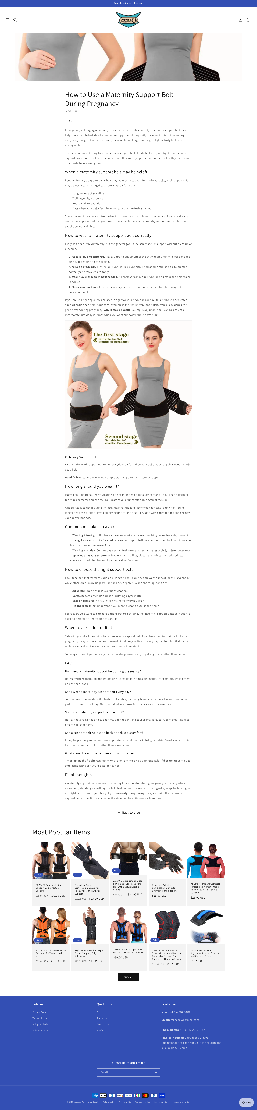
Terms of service (142, 1102)
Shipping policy (161, 1102)
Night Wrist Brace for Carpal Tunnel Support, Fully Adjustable (89, 953)
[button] (7, 20)
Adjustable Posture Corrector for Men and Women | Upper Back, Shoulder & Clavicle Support (205, 888)
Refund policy (109, 1102)
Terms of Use (39, 1018)
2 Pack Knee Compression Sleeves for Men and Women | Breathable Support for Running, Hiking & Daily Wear (167, 955)
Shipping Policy (41, 1024)
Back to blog (131, 812)
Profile (100, 1030)
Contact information (180, 1102)
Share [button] (72, 121)
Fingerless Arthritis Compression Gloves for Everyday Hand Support (164, 888)
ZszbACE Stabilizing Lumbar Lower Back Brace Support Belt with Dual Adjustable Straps (127, 885)
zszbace (77, 1102)
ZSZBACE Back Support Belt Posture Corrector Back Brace (128, 951)
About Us (102, 1018)
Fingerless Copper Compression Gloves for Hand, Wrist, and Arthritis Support (88, 889)
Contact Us (103, 1024)
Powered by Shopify (91, 1102)
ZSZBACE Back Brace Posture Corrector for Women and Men (51, 953)
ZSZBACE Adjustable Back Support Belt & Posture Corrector (49, 888)
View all (129, 976)
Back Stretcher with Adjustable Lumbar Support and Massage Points (205, 953)
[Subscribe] (156, 1072)
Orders (101, 1012)
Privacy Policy (40, 1012)
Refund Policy (40, 1030)
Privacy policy (125, 1102)
